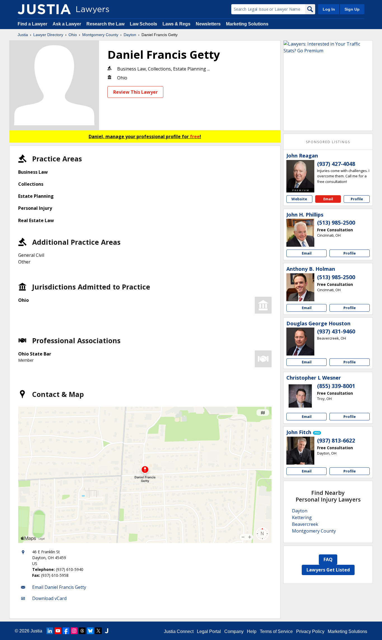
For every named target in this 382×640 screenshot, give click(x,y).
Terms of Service (276, 631)
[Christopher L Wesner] (300, 396)
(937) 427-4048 (336, 164)
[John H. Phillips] (300, 233)
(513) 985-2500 (336, 222)
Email (328, 198)
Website (299, 198)
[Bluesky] (90, 630)
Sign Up (352, 9)
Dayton (130, 34)
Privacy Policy (310, 631)
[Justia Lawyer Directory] (44, 9)
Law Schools (143, 24)
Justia (23, 34)
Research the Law (105, 24)
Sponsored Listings (328, 142)
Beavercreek (305, 524)
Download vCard (49, 598)
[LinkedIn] (49, 630)
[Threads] (82, 630)
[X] (98, 630)
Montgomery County (100, 34)
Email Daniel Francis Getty (59, 587)
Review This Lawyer (135, 92)
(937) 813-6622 (336, 440)
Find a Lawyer (32, 24)
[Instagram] (74, 630)
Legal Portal (209, 631)
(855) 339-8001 (336, 386)
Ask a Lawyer (67, 24)
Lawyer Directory (48, 34)
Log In (329, 9)
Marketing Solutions (247, 24)
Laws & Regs (176, 24)
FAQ (328, 559)
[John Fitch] (300, 451)
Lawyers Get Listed (328, 570)
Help (251, 631)
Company (234, 631)
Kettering (302, 517)
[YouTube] (58, 630)
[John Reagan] (300, 174)
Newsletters (208, 24)
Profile (357, 198)
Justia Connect (179, 631)
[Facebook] (66, 630)
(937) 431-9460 (336, 331)
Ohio (73, 34)
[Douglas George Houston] (300, 342)
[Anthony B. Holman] (300, 287)
